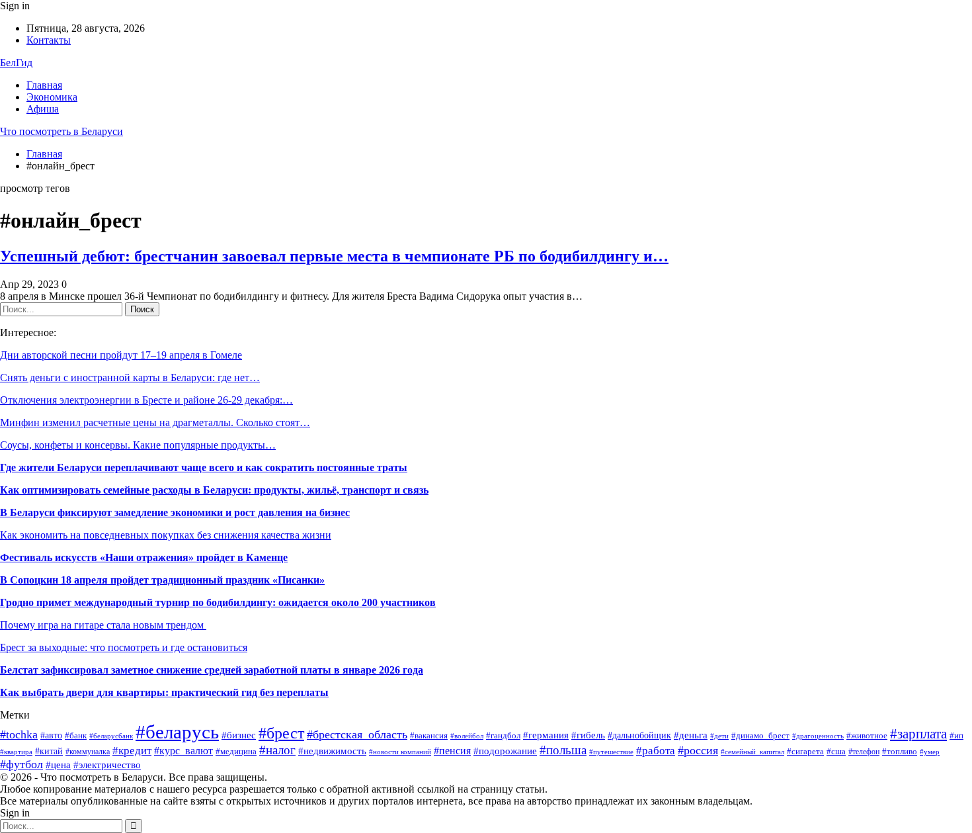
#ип (956, 735)
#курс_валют (183, 750)
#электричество (107, 765)
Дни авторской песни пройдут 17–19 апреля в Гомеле (121, 355)
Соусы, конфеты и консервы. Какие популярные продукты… (138, 445)
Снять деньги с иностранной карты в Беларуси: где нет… (130, 377)
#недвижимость (332, 750)
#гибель (588, 735)
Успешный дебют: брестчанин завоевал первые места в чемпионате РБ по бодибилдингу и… (334, 256)
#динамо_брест (760, 735)
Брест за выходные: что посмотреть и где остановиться (123, 647)
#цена (58, 765)
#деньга (691, 734)
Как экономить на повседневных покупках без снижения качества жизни (165, 535)
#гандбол (503, 735)
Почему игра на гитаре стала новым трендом (103, 625)
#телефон (863, 751)
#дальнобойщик (639, 735)
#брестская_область (357, 734)
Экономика (51, 97)
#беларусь (177, 731)
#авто (51, 735)
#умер (930, 752)
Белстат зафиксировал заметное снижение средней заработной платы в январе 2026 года (211, 670)
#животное (866, 735)
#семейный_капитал (752, 752)
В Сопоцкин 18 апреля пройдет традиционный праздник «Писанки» (162, 580)
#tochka (19, 734)
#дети (719, 736)
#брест (281, 733)
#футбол (21, 764)
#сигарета (805, 751)
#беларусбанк (111, 736)
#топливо (899, 751)
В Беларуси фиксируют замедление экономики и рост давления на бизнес (175, 512)
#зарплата (918, 734)
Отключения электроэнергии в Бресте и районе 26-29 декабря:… (146, 400)
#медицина (236, 751)
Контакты (48, 40)
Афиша (42, 108)
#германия (546, 734)
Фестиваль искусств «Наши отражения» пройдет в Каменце (144, 557)
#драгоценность (818, 736)
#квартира (16, 752)
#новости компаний (400, 752)
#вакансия (429, 735)
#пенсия (452, 750)
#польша (563, 750)
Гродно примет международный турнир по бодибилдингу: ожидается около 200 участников (218, 602)
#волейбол (466, 736)
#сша (836, 751)
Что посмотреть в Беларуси (61, 131)
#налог (277, 750)
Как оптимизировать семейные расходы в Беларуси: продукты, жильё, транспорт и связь (214, 490)
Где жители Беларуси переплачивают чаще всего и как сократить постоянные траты (203, 467)
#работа (655, 750)
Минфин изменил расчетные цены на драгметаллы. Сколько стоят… (155, 422)
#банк (76, 735)
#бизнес (239, 735)
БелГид (16, 62)
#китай (49, 751)
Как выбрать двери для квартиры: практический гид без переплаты (164, 692)
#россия (698, 750)
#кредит (131, 750)
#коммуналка (87, 751)
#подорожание (505, 750)
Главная (44, 85)
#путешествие (611, 752)
